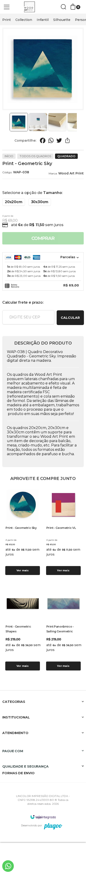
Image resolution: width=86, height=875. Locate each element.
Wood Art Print (71, 173)
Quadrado (66, 156)
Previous (7, 122)
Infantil (43, 20)
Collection (23, 20)
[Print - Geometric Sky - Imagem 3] (57, 122)
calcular (70, 318)
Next (78, 122)
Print (6, 20)
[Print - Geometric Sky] (22, 531)
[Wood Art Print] (30, 7)
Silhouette (61, 20)
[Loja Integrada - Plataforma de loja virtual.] (43, 817)
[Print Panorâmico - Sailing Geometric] (63, 629)
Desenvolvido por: (31, 825)
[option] (6, 19)
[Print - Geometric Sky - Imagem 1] (19, 122)
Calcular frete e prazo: (22, 302)
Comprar (43, 238)
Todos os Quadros (35, 156)
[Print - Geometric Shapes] (22, 629)
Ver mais (23, 570)
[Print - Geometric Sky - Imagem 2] (38, 122)
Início (9, 156)
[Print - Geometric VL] (63, 531)
